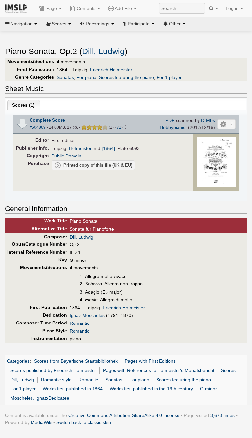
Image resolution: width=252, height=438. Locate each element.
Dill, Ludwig (103, 51)
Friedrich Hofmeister (111, 69)
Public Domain (66, 155)
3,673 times (222, 415)
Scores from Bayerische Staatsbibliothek (76, 361)
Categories (18, 361)
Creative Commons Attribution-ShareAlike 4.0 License (123, 415)
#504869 (38, 127)
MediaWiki (41, 422)
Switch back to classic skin (83, 422)
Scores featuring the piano (126, 77)
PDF (170, 120)
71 (119, 127)
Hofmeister (80, 148)
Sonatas (65, 77)
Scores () (23, 105)
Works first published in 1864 (73, 388)
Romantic (79, 323)
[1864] (108, 148)
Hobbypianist (173, 127)
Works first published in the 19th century (151, 388)
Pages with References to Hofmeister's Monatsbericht (158, 370)
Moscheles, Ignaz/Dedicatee (39, 398)
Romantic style (56, 379)
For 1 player (169, 77)
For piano (86, 77)
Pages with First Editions (150, 361)
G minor (208, 388)
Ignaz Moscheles (87, 315)
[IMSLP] (17, 8)
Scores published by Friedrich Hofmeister (53, 370)
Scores (228, 370)
